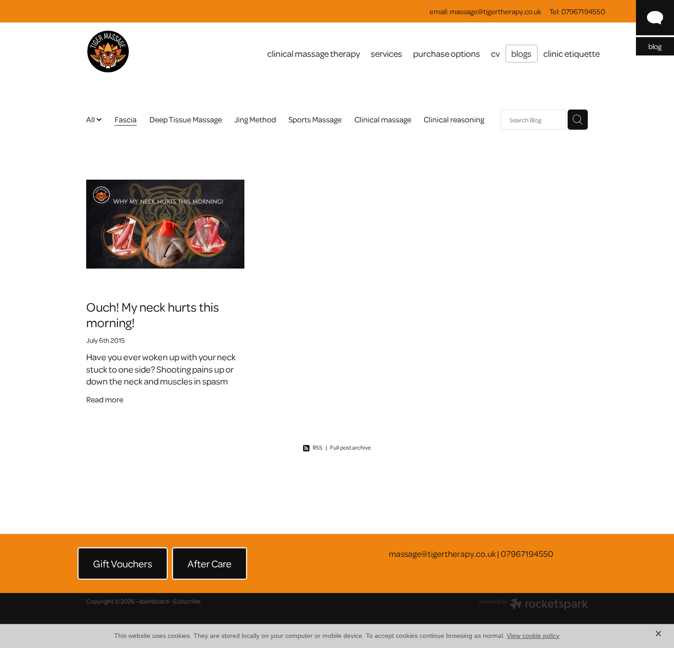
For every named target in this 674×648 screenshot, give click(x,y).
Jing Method (255, 119)
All (91, 119)
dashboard (154, 601)
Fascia (126, 119)
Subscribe (186, 601)
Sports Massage (315, 119)
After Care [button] (210, 563)
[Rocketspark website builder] (533, 605)
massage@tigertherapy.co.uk (495, 11)
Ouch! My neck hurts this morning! (152, 314)
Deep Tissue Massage (185, 119)
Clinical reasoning (454, 119)
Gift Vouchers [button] (122, 563)
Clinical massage (382, 119)
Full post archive (350, 447)
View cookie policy (533, 635)
